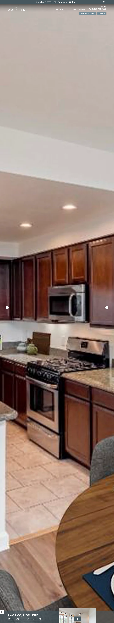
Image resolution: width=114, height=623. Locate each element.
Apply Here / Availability (88, 13)
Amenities (72, 9)
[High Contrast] (2, 612)
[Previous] (7, 307)
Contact (82, 9)
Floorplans (59, 9)
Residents (102, 13)
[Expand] (107, 607)
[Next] (106, 307)
